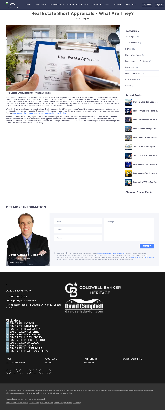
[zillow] (21, 371)
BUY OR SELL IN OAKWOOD (24, 342)
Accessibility (77, 403)
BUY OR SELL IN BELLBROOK (25, 334)
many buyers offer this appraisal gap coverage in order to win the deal (39, 113)
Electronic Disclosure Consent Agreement (111, 253)
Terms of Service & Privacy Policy (17, 403)
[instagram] (35, 371)
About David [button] (40, 5)
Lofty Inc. (17, 399)
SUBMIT (147, 246)
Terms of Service (135, 257)
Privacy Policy (149, 257)
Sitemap (69, 403)
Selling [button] (117, 5)
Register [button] (147, 5)
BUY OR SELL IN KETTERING (25, 331)
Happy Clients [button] (57, 5)
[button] (9, 360)
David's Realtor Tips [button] (77, 5)
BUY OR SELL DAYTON (22, 323)
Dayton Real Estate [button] (101, 5)
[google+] (48, 371)
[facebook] (8, 371)
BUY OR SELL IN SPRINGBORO (26, 337)
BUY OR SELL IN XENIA (22, 345)
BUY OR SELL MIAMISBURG (24, 326)
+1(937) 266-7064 (15, 262)
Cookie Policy (34, 403)
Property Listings (59, 403)
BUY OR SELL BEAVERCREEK (25, 329)
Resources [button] (130, 5)
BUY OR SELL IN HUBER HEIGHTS (27, 340)
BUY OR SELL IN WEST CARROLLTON (29, 351)
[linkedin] (15, 371)
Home (28, 5)
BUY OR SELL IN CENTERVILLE (26, 348)
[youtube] (41, 371)
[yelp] (28, 371)
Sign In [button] (159, 5)
